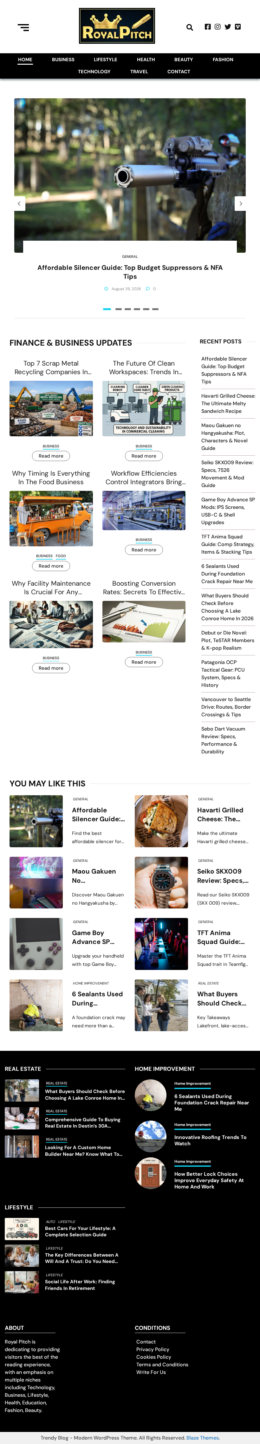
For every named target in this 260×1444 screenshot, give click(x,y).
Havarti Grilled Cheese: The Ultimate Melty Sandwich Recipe (228, 403)
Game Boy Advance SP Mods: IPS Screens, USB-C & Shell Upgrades (97, 937)
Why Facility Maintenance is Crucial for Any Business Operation (51, 588)
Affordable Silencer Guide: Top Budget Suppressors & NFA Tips (130, 272)
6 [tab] (155, 309)
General (130, 256)
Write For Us (151, 1372)
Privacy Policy (152, 1349)
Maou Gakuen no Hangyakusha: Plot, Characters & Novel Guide (98, 876)
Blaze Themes (202, 1437)
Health (146, 59)
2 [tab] (118, 309)
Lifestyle (105, 59)
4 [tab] (137, 309)
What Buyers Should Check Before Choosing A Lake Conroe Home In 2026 (223, 999)
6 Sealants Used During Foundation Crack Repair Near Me (227, 574)
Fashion (223, 59)
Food (61, 556)
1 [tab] (107, 309)
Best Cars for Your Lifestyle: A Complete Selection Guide (80, 1231)
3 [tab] (128, 309)
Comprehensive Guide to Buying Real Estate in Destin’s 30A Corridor (82, 1122)
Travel (139, 71)
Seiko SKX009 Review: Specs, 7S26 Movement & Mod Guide (222, 876)
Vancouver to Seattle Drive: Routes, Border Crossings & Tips (226, 707)
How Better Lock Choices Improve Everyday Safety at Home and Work (209, 1180)
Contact (178, 71)
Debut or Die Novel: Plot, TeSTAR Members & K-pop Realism (227, 640)
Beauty (183, 59)
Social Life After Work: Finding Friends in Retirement (80, 1284)
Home (25, 59)
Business (63, 59)
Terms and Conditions (162, 1364)
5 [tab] (146, 309)
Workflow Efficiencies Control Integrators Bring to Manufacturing (144, 478)
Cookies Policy (153, 1357)
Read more (51, 456)
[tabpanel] (130, 203)
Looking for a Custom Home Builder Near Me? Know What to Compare (82, 1150)
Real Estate (208, 983)
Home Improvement (91, 983)
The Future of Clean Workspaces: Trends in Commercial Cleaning (144, 368)
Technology (94, 71)
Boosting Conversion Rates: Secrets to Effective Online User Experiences (144, 588)
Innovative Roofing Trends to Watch (210, 1140)
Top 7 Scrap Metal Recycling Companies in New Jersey (51, 368)
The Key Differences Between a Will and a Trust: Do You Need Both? (82, 1258)
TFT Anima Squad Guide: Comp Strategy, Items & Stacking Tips (227, 544)
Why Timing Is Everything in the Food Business (51, 477)
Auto (50, 1222)
